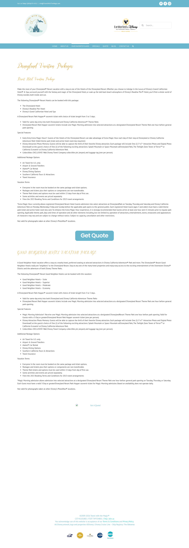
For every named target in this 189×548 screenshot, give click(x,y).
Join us (111, 518)
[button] (133, 46)
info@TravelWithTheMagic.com (49, 3)
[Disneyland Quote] (94, 407)
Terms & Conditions (111, 521)
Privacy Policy (128, 521)
